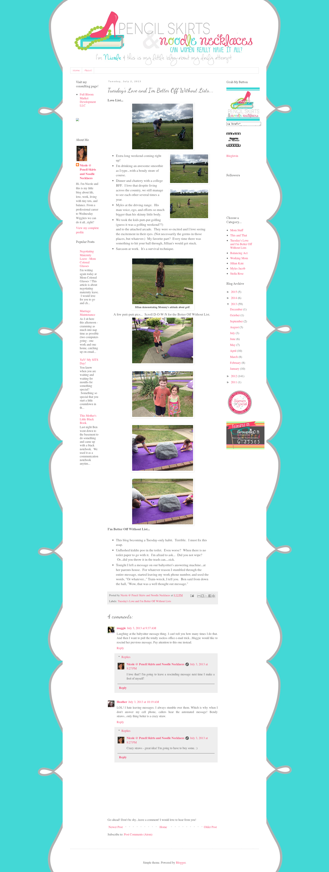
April (233, 351)
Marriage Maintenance (87, 312)
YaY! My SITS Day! (89, 361)
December (236, 309)
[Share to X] (206, 596)
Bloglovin (232, 156)
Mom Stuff (236, 230)
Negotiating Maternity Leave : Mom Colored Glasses (88, 258)
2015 (234, 292)
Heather (122, 702)
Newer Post (116, 827)
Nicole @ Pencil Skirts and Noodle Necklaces (155, 664)
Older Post (210, 827)
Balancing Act (239, 253)
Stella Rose (237, 273)
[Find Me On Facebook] (77, 120)
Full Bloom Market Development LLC (88, 99)
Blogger (180, 862)
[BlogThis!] (202, 596)
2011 (234, 382)
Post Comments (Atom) (138, 834)
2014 (234, 298)
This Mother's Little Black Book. (88, 419)
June (233, 339)
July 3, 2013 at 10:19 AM (143, 702)
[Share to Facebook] (210, 596)
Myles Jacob (237, 268)
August (235, 327)
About (88, 70)
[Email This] (199, 596)
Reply (120, 648)
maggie (121, 628)
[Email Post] (192, 595)
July (233, 333)
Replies (125, 657)
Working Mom (239, 258)
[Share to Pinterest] (213, 596)
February (236, 363)
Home (76, 70)
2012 (234, 376)
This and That (238, 235)
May (233, 345)
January (235, 368)
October (235, 315)
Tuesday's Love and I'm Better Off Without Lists (144, 601)
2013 (234, 304)
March (234, 357)
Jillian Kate (237, 263)
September (237, 321)
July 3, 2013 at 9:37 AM (141, 628)
